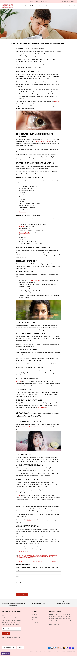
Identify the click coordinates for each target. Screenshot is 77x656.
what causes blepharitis (20, 557)
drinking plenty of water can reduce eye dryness (33, 427)
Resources (49, 6)
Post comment (22, 594)
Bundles (34, 614)
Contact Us (35, 620)
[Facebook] (5, 637)
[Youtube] (10, 637)
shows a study (42, 407)
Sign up (6, 633)
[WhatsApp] (17, 637)
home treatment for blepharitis (47, 556)
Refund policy (48, 651)
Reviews (41, 6)
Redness (21, 226)
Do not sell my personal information (68, 651)
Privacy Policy (42, 651)
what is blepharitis (29, 557)
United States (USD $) (65, 1)
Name (17, 570)
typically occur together (42, 141)
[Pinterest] (15, 637)
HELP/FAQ (35, 623)
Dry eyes (57, 102)
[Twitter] (3, 637)
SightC (18, 495)
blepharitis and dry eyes (23, 555)
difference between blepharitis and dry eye (48, 555)
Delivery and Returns (34, 651)
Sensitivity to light (24, 233)
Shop (26, 6)
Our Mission (33, 6)
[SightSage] (7, 6)
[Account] (69, 6)
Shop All (34, 617)
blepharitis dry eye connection (34, 555)
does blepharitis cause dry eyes (22, 556)
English (72, 1)
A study (18, 381)
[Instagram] (7, 637)
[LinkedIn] (19, 637)
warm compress (35, 280)
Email (17, 576)
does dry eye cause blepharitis (35, 556)
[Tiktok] (12, 637)
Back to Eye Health (38, 561)
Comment (18, 582)
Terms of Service (56, 651)
